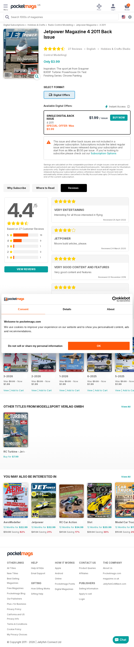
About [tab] (111, 309)
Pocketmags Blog (16, 593)
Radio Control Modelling (60, 25)
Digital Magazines (64, 589)
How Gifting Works (40, 588)
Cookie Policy (14, 629)
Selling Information (88, 588)
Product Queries (87, 568)
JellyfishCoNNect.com (114, 584)
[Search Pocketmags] (7, 17)
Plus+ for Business (16, 604)
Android (59, 573)
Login (82, 599)
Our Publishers (14, 598)
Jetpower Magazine (86, 25)
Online (58, 578)
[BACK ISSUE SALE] (15, 370)
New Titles (12, 573)
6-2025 (92, 376)
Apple (58, 568)
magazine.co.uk (111, 578)
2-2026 (36, 376)
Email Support (38, 573)
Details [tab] (67, 309)
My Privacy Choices (17, 634)
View (6, 390)
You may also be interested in (29, 476)
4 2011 (102, 25)
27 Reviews (75, 48)
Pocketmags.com (112, 573)
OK (99, 345)
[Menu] (5, 6)
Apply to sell (85, 593)
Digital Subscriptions (14, 25)
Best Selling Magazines (13, 580)
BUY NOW (119, 117)
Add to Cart (17, 390)
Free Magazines (15, 588)
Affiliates (83, 573)
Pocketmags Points (65, 584)
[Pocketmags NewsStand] (22, 6)
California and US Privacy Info (16, 616)
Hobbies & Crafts (36, 25)
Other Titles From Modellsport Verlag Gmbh (43, 406)
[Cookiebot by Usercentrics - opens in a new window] (114, 299)
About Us (107, 568)
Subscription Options (103, 153)
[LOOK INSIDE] (20, 77)
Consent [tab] (23, 309)
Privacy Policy (14, 609)
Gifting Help (37, 593)
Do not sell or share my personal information (35, 345)
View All (126, 406)
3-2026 (8, 376)
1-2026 (63, 376)
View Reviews (26, 269)
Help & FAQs (37, 568)
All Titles (11, 568)
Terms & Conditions (17, 624)
